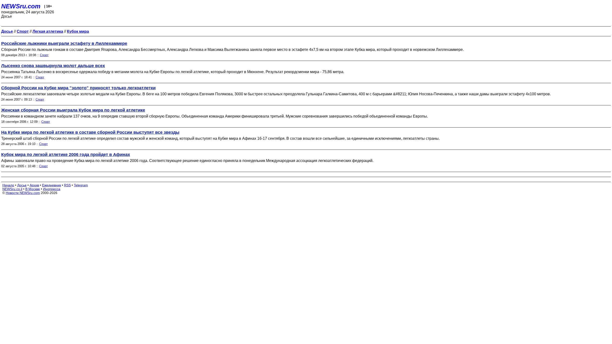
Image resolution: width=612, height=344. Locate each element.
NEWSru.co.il (12, 189)
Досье (22, 185)
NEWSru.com (20, 6)
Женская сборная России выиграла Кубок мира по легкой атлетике (73, 110)
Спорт (44, 55)
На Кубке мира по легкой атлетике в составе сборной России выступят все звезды (90, 132)
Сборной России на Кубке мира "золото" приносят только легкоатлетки (78, 88)
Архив (34, 185)
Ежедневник (51, 185)
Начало (8, 185)
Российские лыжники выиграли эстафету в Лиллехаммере (64, 43)
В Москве (32, 189)
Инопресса (51, 189)
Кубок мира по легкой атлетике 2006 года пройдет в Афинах (65, 154)
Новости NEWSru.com (23, 193)
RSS (67, 185)
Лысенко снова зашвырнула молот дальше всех (53, 65)
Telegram (81, 185)
